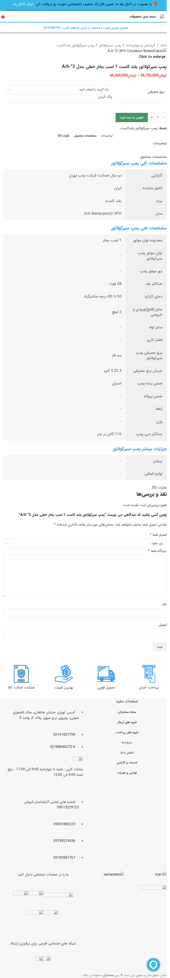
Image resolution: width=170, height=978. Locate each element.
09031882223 (64, 824)
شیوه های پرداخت (127, 732)
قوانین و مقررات (127, 772)
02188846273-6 (62, 747)
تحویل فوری (106, 687)
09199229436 (64, 841)
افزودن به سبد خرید (131, 117)
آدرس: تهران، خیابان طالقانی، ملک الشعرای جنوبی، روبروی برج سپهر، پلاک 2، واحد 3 (46, 715)
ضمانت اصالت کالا (21, 687)
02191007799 (64, 734)
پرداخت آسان (149, 687)
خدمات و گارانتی (127, 762)
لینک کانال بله (23, 4)
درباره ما (127, 742)
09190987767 (64, 858)
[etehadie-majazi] (153, 899)
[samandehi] (114, 875)
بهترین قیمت (63, 687)
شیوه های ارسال (127, 722)
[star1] (161, 875)
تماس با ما (127, 752)
